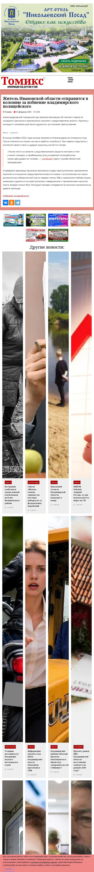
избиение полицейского (16, 196)
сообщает (47, 159)
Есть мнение (78, 747)
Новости (8, 482)
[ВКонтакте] (5, 202)
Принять (8, 869)
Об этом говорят (33, 482)
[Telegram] (17, 202)
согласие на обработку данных (44, 862)
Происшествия (10, 747)
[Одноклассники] (11, 202)
